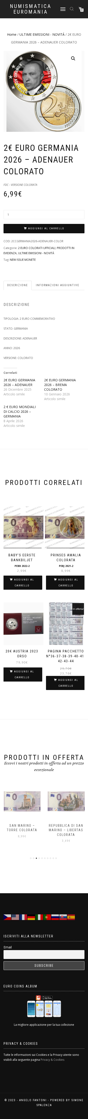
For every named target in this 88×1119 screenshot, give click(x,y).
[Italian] (39, 917)
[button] (73, 58)
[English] (15, 917)
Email (8, 947)
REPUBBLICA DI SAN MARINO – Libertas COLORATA (66, 830)
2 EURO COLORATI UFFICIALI (36, 248)
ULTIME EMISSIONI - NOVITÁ (42, 34)
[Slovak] (63, 917)
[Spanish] (71, 917)
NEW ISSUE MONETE (23, 260)
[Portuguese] (47, 917)
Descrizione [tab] (17, 285)
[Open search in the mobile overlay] (72, 8)
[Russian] (55, 917)
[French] (23, 917)
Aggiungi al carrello (46, 228)
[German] (31, 917)
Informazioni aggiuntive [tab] (57, 285)
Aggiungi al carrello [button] (24, 582)
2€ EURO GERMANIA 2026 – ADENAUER (19, 382)
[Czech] (7, 917)
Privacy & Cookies (52, 1060)
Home (11, 34)
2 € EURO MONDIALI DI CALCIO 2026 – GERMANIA (20, 411)
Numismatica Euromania (30, 9)
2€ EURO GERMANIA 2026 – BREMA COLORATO (60, 385)
